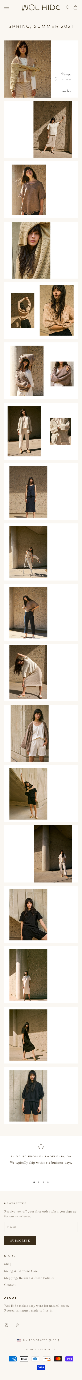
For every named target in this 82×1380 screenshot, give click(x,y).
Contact (10, 1285)
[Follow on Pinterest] (17, 1325)
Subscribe (20, 1240)
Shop (8, 1264)
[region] (41, 1159)
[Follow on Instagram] (6, 1325)
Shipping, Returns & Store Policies (29, 1278)
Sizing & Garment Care (21, 1271)
